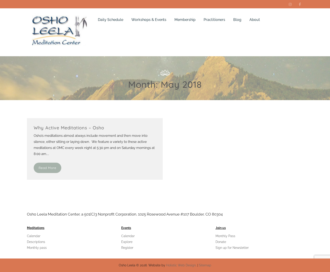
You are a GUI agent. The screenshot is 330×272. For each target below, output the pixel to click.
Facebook (300, 4)
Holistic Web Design (181, 265)
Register (127, 248)
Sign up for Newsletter (232, 248)
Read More (47, 168)
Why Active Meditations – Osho (69, 127)
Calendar (33, 236)
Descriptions (36, 242)
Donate (221, 242)
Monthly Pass (225, 236)
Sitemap (205, 265)
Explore (126, 242)
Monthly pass (37, 248)
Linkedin (290, 4)
